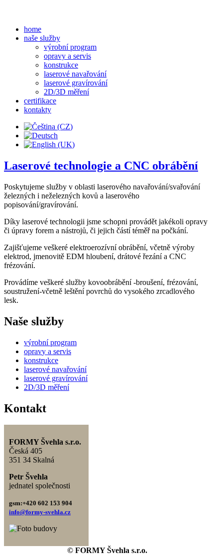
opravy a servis (67, 56)
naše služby (42, 38)
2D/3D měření (66, 92)
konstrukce (61, 65)
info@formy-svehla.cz (40, 512)
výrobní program (70, 47)
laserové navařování (75, 74)
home (32, 29)
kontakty (37, 109)
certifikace (40, 100)
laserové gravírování (75, 83)
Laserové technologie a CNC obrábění (101, 165)
